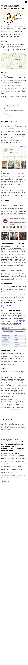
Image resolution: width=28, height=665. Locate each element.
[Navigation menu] (26, 2)
